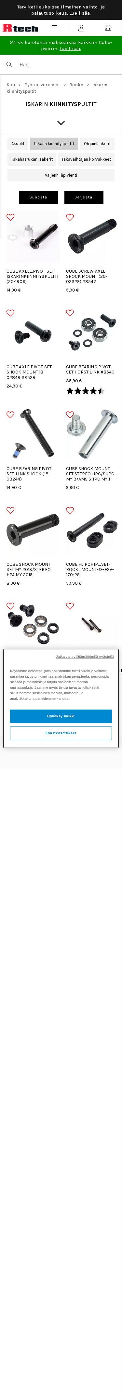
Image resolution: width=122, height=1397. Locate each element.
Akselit (17, 143)
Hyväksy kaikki (61, 716)
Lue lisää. (70, 48)
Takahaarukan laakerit (32, 159)
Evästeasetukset (61, 733)
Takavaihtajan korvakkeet (86, 159)
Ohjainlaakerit (97, 143)
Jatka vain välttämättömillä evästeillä (85, 656)
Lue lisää (79, 13)
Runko (76, 85)
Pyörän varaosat (42, 85)
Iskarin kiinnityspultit (54, 143)
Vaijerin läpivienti (61, 175)
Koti (11, 85)
